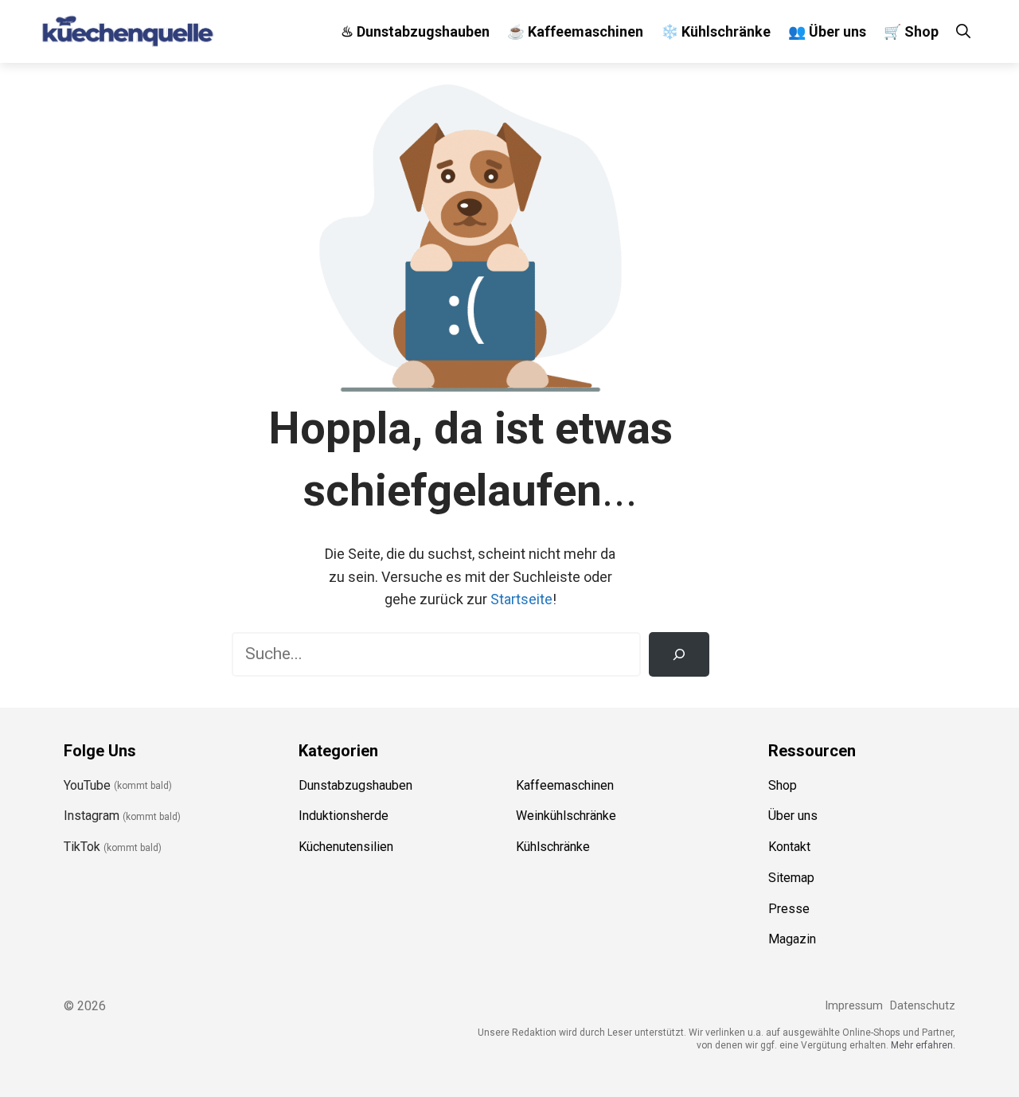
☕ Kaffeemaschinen (575, 31)
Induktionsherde (343, 815)
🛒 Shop (911, 31)
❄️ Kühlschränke (716, 31)
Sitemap (791, 877)
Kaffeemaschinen (565, 785)
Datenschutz (922, 1006)
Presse (789, 908)
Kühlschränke (553, 846)
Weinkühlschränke (566, 815)
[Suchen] (679, 654)
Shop (782, 785)
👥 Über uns (827, 31)
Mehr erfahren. (923, 1045)
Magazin (792, 939)
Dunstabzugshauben (355, 785)
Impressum (854, 1006)
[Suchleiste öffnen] (963, 31)
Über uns (793, 815)
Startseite (521, 599)
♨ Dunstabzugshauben (415, 31)
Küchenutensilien (346, 846)
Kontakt (789, 846)
